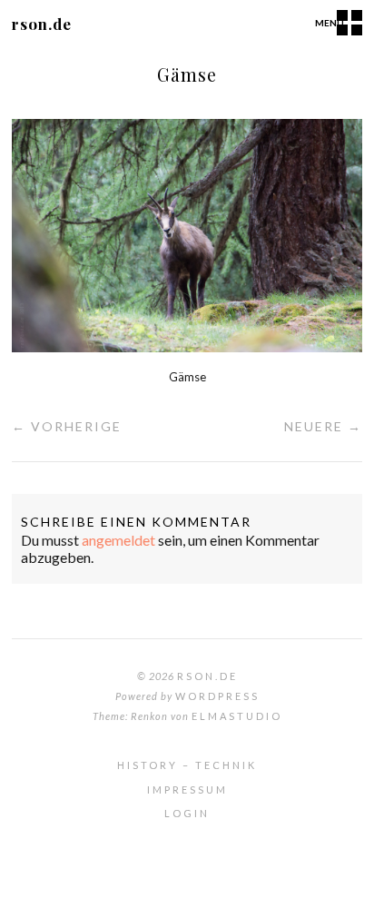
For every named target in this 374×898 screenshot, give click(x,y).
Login (187, 813)
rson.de (42, 24)
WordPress (217, 696)
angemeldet (118, 539)
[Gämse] (187, 346)
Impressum (187, 789)
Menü (329, 22)
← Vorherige (67, 426)
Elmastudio (237, 716)
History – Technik (187, 765)
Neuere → (323, 426)
